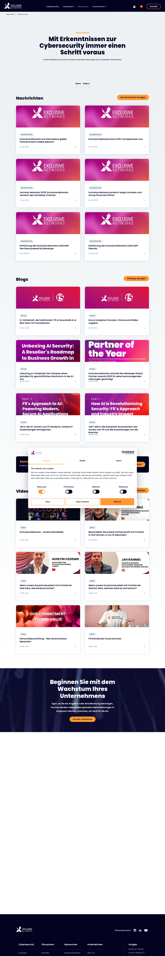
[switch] (68, 492)
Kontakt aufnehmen (82, 719)
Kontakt (154, 6)
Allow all (117, 502)
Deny (48, 502)
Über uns (91, 953)
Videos (86, 83)
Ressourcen (23, 14)
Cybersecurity (26, 944)
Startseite (11, 14)
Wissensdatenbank (72, 953)
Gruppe (133, 944)
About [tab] (118, 461)
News (78, 83)
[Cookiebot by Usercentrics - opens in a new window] (123, 452)
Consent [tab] (46, 461)
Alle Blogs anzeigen (136, 278)
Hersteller (45, 953)
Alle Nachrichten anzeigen (133, 97)
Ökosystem (47, 944)
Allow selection (82, 502)
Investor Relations (136, 953)
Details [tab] (83, 461)
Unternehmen (95, 944)
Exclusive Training (136, 949)
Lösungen (22, 953)
